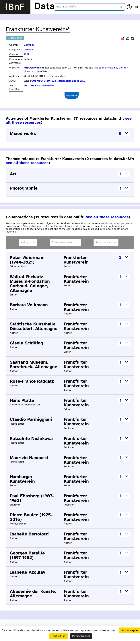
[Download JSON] (132, 39)
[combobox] (90, 7)
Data (44, 7)
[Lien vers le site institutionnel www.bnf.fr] (15, 7)
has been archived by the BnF (111, 67)
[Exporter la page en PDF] (122, 39)
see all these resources (27, 163)
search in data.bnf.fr (65, 6)
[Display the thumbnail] (7, 44)
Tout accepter (129, 630)
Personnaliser (81, 636)
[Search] (120, 6)
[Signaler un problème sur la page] (68, 29)
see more (71, 95)
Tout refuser (58, 636)
